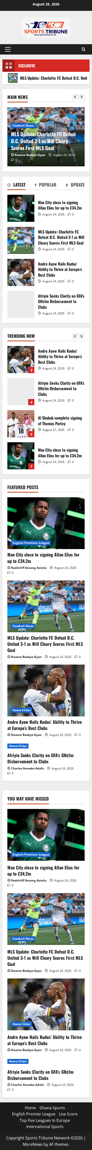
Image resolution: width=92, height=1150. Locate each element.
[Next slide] (82, 97)
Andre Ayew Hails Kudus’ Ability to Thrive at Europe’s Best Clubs (20, 272)
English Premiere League (31, 543)
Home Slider (22, 710)
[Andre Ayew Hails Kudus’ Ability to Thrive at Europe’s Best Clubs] (46, 690)
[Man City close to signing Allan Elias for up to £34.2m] (46, 523)
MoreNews (33, 1144)
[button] (7, 49)
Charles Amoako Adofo (27, 768)
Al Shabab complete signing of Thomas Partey (20, 423)
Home (30, 1108)
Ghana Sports (52, 1108)
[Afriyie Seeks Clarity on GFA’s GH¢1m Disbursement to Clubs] (46, 746)
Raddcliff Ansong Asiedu (29, 568)
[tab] (16, 186)
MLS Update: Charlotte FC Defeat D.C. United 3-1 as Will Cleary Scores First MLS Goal (20, 240)
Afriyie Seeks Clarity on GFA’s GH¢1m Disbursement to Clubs (20, 304)
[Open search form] (83, 49)
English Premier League (33, 1114)
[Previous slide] (75, 97)
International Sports (45, 1126)
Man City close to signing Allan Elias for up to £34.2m (20, 208)
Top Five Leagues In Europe (45, 1120)
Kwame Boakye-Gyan (30, 155)
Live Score (68, 1114)
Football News (23, 125)
